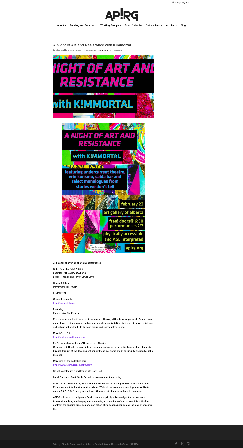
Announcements (117, 50)
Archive (170, 25)
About (60, 25)
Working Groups (109, 25)
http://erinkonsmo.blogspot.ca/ (69, 337)
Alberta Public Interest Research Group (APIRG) (75, 50)
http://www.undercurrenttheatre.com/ (72, 365)
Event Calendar (133, 25)
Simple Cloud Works (73, 444)
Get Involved (153, 25)
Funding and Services (82, 25)
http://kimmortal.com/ (64, 303)
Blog (183, 25)
